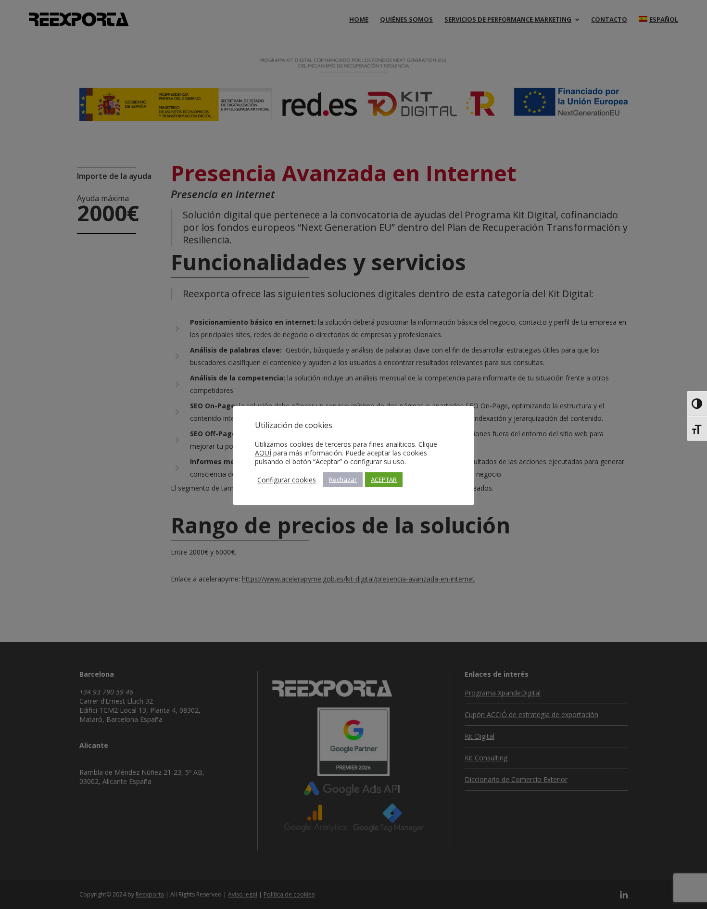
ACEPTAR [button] (384, 479)
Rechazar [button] (343, 479)
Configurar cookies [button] (286, 480)
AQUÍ (263, 452)
